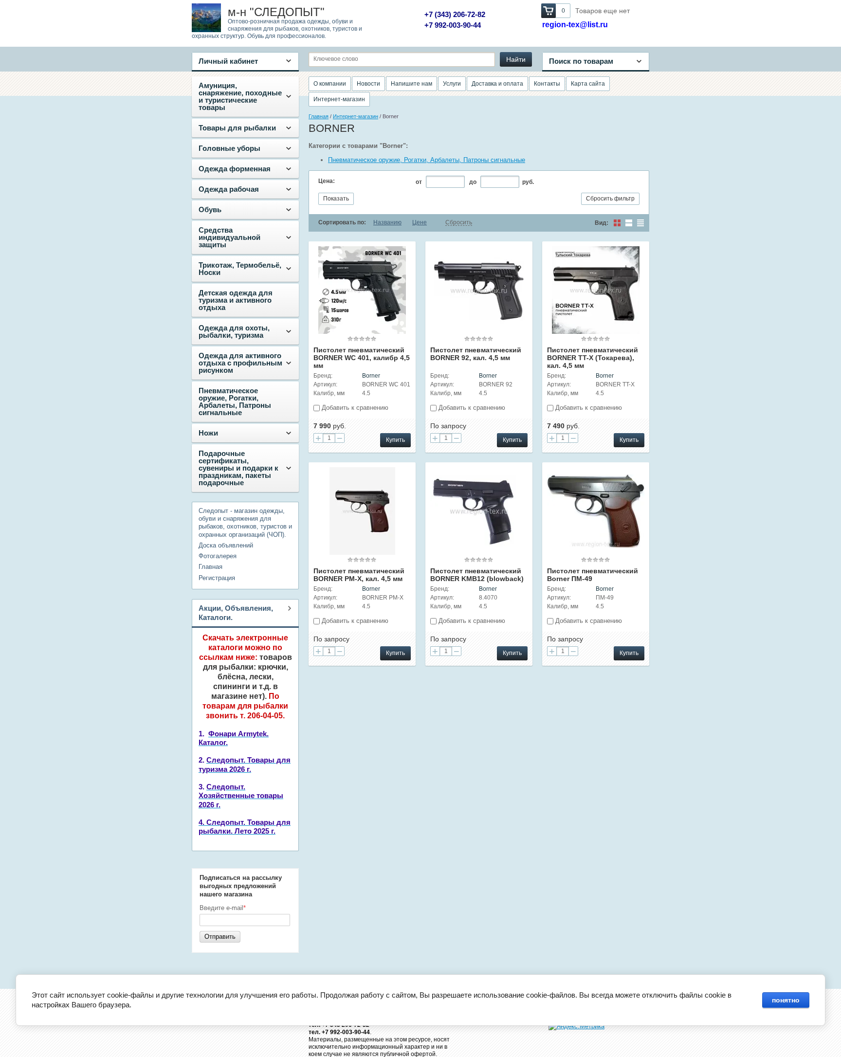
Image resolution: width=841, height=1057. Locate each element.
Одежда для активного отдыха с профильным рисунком (240, 362)
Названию (387, 222)
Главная (210, 566)
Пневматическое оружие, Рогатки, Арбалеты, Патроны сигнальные (235, 401)
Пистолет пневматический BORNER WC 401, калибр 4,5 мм (361, 357)
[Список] (628, 222)
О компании (329, 83)
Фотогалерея (218, 556)
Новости (368, 83)
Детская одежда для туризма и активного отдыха (236, 300)
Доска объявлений (226, 545)
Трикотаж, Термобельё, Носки (240, 268)
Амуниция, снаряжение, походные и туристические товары (240, 96)
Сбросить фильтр (610, 198)
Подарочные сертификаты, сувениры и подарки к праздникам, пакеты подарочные (238, 468)
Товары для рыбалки (237, 128)
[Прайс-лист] (640, 222)
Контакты (547, 83)
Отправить (220, 936)
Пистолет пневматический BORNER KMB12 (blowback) (477, 575)
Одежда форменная (235, 168)
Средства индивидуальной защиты (229, 237)
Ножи (208, 433)
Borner (371, 375)
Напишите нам (411, 83)
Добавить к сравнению (354, 407)
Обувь (210, 209)
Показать (336, 198)
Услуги (452, 83)
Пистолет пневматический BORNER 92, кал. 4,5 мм (475, 354)
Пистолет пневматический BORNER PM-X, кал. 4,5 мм (358, 575)
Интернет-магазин (339, 99)
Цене (419, 222)
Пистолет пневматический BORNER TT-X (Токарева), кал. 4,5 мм (592, 357)
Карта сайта (588, 83)
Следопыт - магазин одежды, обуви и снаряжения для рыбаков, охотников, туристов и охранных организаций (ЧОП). (245, 522)
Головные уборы (229, 148)
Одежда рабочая (229, 189)
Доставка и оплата (497, 83)
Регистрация (217, 578)
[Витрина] (617, 222)
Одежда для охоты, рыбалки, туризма (234, 331)
